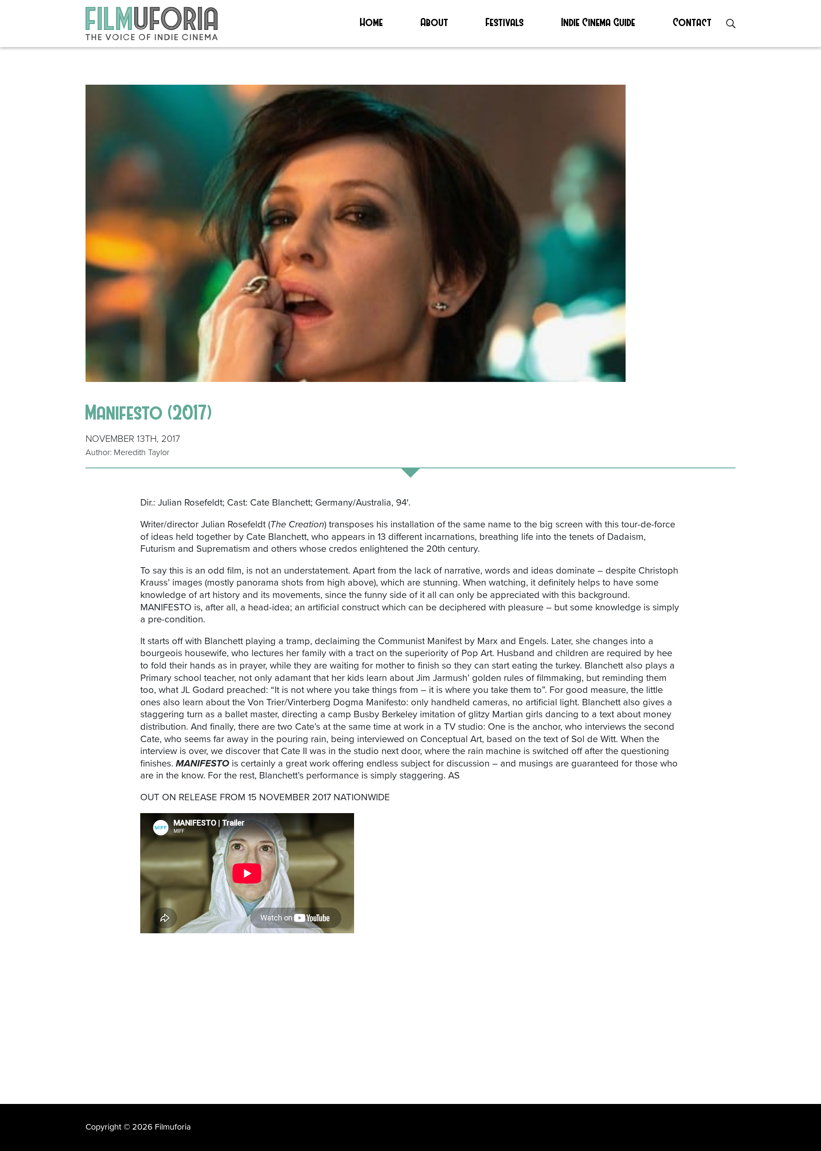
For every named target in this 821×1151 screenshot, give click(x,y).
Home (371, 21)
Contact (692, 21)
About (435, 21)
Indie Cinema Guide (598, 21)
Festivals (505, 21)
